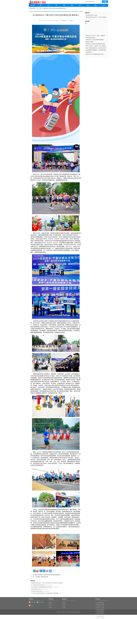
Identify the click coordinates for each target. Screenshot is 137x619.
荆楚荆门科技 (37, 1)
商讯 (64, 5)
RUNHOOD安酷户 (100, 614)
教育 (72, 5)
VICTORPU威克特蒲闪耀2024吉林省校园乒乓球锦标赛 (44, 593)
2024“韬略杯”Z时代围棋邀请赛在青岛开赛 (41, 587)
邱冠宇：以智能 (100, 618)
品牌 (96, 5)
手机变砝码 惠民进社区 (37, 591)
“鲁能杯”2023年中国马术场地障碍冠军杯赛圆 (95, 43)
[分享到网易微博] (47, 570)
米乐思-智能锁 (99, 613)
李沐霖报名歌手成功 (36, 589)
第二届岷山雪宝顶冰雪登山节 (38, 585)
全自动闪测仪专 (100, 602)
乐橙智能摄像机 (100, 611)
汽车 (56, 5)
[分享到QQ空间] (34, 570)
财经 (48, 5)
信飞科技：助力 (100, 606)
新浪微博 (33, 602)
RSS (32, 605)
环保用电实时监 (100, 616)
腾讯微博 (41, 602)
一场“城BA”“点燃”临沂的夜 (41, 576)
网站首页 (33, 5)
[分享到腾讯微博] (40, 570)
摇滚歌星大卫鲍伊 (89, 41)
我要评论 (71, 20)
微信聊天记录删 (100, 604)
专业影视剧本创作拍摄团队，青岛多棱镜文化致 (96, 50)
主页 (37, 8)
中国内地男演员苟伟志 (90, 37)
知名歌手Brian (89, 52)
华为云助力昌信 (100, 609)
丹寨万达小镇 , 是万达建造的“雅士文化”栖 (94, 54)
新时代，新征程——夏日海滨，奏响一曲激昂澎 (96, 45)
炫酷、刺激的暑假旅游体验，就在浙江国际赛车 (96, 48)
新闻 (41, 5)
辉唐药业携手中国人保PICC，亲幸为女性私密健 (96, 17)
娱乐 (80, 5)
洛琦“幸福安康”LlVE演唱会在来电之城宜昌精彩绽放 (47, 574)
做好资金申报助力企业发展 (91, 15)
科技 (103, 5)
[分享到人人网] (43, 570)
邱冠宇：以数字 (100, 607)
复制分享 (64, 20)
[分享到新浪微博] (37, 570)
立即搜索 (105, 1)
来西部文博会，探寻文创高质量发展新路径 (95, 39)
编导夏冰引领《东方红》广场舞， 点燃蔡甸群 (95, 35)
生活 (88, 5)
